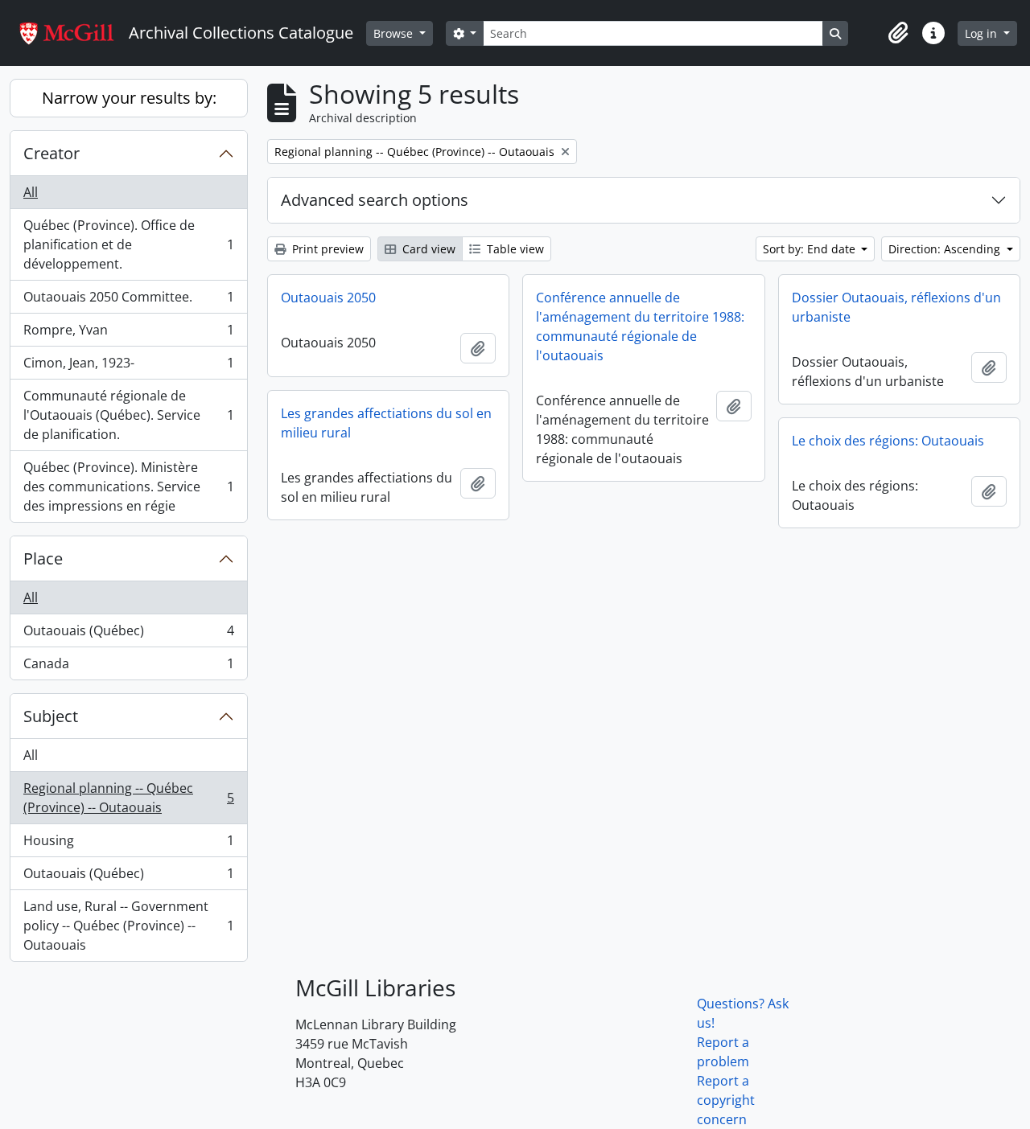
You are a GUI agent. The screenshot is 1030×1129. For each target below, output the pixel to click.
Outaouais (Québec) (128, 634)
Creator (51, 153)
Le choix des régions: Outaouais (888, 441)
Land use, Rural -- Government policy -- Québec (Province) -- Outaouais (128, 925)
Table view (514, 249)
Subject (50, 716)
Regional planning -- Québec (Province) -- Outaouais (128, 797)
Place (43, 558)
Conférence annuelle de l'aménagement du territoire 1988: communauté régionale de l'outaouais (640, 326)
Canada (128, 667)
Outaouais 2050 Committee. (128, 301)
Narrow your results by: (129, 98)
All (30, 192)
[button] (898, 33)
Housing (128, 844)
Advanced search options (374, 200)
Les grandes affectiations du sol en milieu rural (386, 422)
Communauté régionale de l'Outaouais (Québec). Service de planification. (128, 415)
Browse (394, 33)
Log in (982, 33)
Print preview (326, 249)
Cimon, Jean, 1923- (128, 367)
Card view (427, 249)
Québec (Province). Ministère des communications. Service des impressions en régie (128, 486)
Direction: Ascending (945, 249)
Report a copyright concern (726, 1100)
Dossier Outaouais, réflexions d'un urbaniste (896, 307)
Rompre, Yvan (128, 334)
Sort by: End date (811, 249)
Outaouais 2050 (328, 297)
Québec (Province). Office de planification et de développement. (128, 244)
